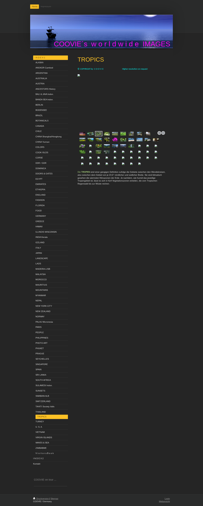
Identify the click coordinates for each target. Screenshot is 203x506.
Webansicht (164, 501)
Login (167, 498)
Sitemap (54, 498)
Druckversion (42, 498)
